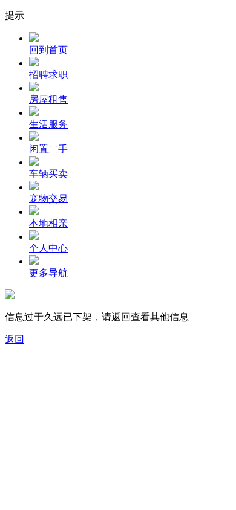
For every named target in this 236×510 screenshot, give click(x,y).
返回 (14, 339)
